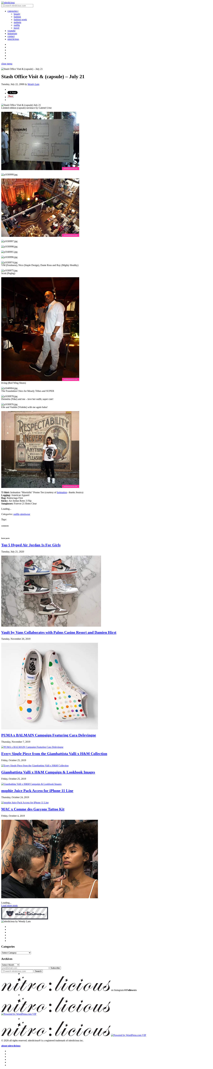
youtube (11, 30)
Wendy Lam (33, 84)
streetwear (25, 514)
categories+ (13, 11)
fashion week (20, 19)
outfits (17, 25)
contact (11, 36)
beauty (17, 14)
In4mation (62, 492)
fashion (17, 16)
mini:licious (13, 39)
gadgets (17, 22)
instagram (12, 33)
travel (16, 28)
